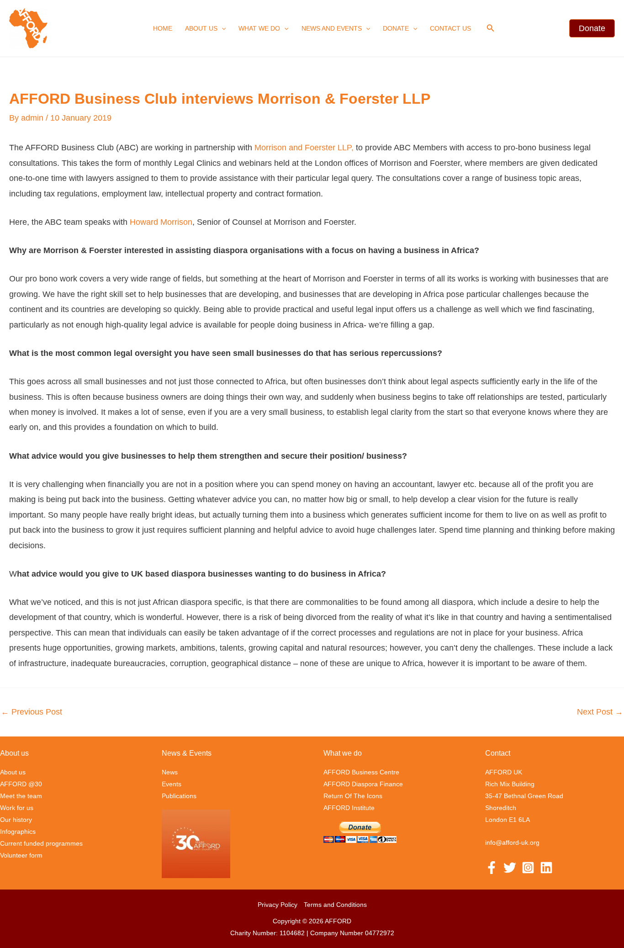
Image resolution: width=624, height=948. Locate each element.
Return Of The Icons (352, 796)
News (170, 772)
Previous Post (31, 712)
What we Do (259, 28)
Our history (16, 819)
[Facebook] (491, 867)
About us (201, 28)
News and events (331, 28)
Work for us (16, 807)
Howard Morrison (161, 222)
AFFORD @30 (21, 784)
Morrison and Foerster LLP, (304, 147)
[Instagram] (528, 867)
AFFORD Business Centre (361, 772)
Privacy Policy (277, 904)
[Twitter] (509, 867)
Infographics (18, 831)
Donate (396, 28)
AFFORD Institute (349, 807)
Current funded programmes (41, 843)
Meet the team (21, 796)
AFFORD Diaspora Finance (363, 784)
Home (162, 28)
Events (171, 784)
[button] (221, 28)
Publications (179, 796)
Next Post (600, 712)
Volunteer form (21, 855)
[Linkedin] (546, 867)
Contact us (450, 28)
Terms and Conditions (335, 904)
